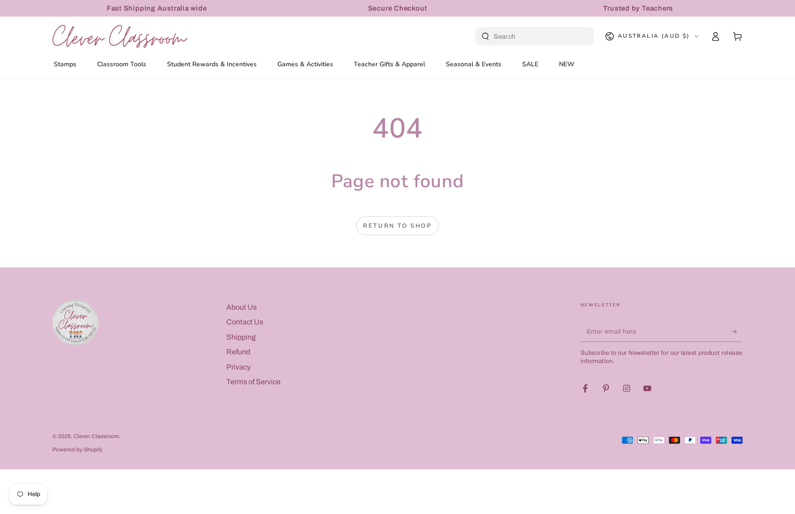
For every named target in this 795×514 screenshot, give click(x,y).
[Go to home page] (120, 36)
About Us (241, 307)
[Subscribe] (737, 331)
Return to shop (397, 226)
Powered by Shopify (77, 449)
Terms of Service (253, 382)
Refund (238, 352)
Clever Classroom (96, 436)
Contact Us (244, 322)
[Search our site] (485, 36)
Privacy (238, 367)
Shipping (241, 337)
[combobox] (535, 36)
